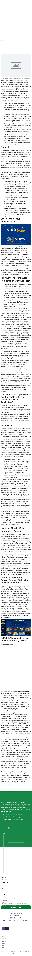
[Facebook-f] (3, 928)
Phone (3, 894)
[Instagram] (7, 928)
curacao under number (7, 758)
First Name (4, 877)
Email (3, 888)
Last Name (4, 883)
